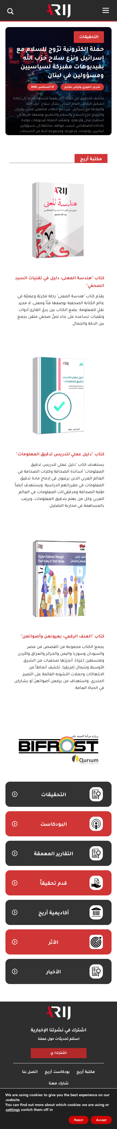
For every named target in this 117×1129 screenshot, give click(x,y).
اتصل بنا (30, 1072)
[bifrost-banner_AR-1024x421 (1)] (58, 750)
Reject (78, 1120)
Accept (101, 1120)
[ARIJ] (58, 1013)
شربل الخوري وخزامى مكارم (82, 87)
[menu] (106, 10)
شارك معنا (59, 1084)
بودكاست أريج (57, 1072)
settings (13, 1109)
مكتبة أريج (91, 159)
